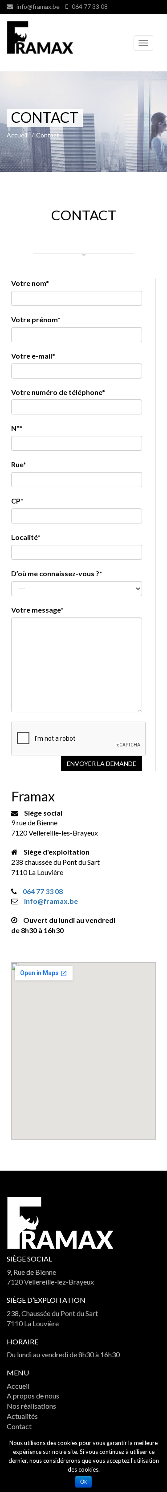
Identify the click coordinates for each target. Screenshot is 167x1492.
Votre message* (37, 609)
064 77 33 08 (89, 6)
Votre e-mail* (33, 356)
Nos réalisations (31, 1406)
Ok (83, 1482)
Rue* (18, 464)
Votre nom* (30, 283)
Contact (19, 1426)
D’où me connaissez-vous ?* (56, 573)
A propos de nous (33, 1395)
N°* (16, 428)
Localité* (26, 537)
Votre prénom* (36, 319)
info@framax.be (38, 6)
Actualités (22, 1416)
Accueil (18, 1386)
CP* (17, 500)
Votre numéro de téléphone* (58, 392)
